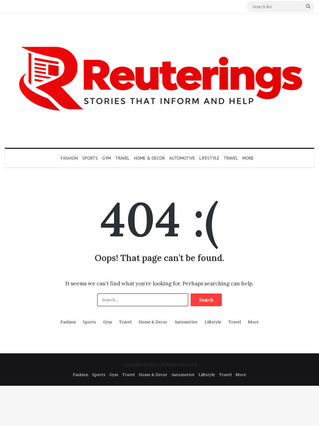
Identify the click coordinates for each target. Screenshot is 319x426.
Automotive (182, 158)
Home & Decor (149, 158)
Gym (106, 158)
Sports (90, 158)
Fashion (69, 158)
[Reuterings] (159, 80)
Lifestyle (209, 158)
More (248, 158)
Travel (122, 158)
